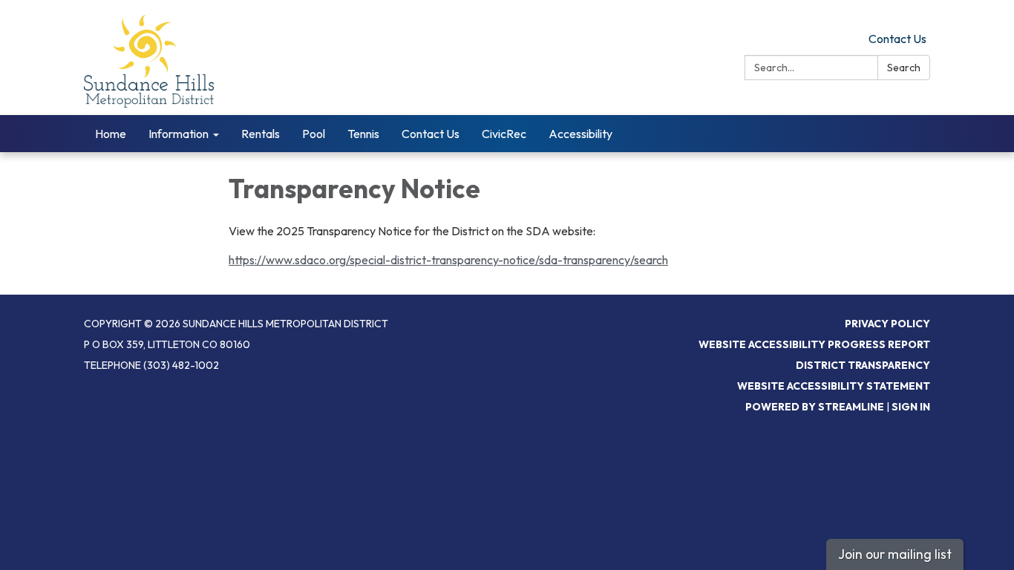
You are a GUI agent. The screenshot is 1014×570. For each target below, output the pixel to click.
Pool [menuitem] (313, 133)
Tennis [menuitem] (363, 133)
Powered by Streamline (814, 406)
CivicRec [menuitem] (504, 133)
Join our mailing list (895, 554)
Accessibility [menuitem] (580, 133)
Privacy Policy (887, 323)
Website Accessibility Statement (833, 386)
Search (903, 67)
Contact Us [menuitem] (430, 133)
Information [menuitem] (178, 133)
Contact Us (897, 38)
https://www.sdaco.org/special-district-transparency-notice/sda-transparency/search (448, 259)
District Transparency (863, 365)
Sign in (911, 406)
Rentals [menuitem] (260, 133)
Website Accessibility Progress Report (814, 344)
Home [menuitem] (110, 133)
